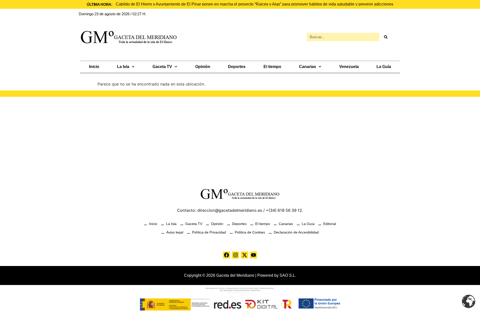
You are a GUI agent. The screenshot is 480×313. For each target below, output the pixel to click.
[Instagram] (235, 255)
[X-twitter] (244, 255)
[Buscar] (385, 37)
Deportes (237, 66)
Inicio (94, 66)
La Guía (383, 66)
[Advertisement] (240, 139)
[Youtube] (253, 255)
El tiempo (272, 66)
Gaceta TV (162, 66)
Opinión (202, 66)
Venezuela (349, 66)
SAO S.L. (288, 275)
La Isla (123, 66)
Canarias (307, 66)
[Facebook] (226, 255)
